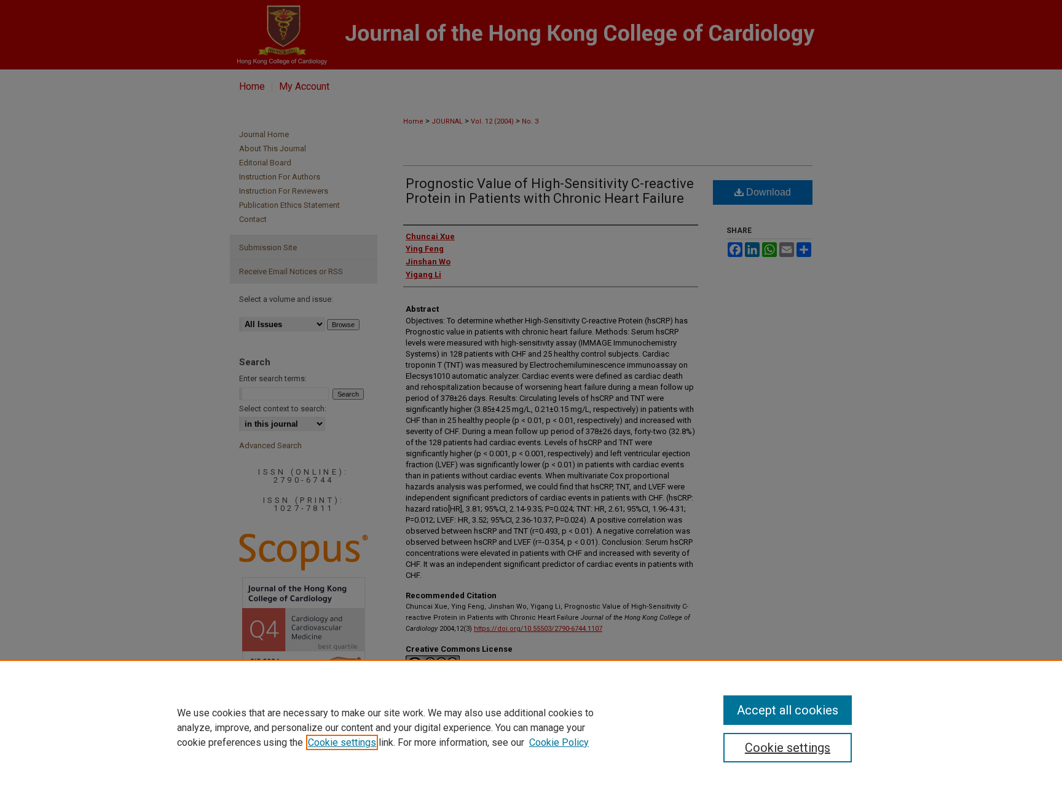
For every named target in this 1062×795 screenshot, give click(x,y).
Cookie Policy (559, 742)
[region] (531, 727)
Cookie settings (342, 742)
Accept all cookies (787, 710)
